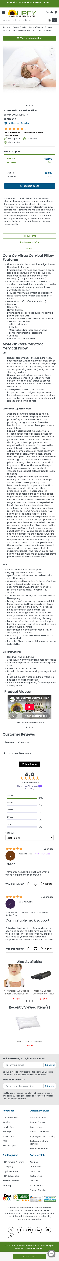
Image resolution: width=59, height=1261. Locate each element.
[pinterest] (11, 1236)
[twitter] (11, 1230)
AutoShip (7, 1185)
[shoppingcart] (55, 12)
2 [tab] (29, 105)
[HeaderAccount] (51, 12)
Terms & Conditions (39, 1131)
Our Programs (10, 1155)
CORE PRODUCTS (16, 114)
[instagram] (29, 1230)
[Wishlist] (52, 49)
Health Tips (8, 1127)
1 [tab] (26, 105)
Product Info (29, 235)
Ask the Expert (9, 1145)
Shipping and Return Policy (42, 1136)
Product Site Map (38, 1190)
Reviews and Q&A (29, 242)
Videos (29, 248)
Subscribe (50, 1065)
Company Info (37, 1155)
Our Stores (35, 1171)
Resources (8, 1110)
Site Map (34, 1180)
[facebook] (20, 1230)
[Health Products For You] (22, 13)
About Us (34, 1162)
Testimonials (36, 1176)
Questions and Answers (33, 132)
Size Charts (8, 1136)
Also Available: (29, 962)
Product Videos (17, 692)
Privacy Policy (36, 1185)
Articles (6, 1122)
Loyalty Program (11, 1171)
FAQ (5, 1141)
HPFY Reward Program (13, 1162)
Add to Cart (29, 1256)
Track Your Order (38, 1117)
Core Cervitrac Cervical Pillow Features (28, 258)
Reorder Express (37, 1122)
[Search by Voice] (49, 20)
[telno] (48, 12)
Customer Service (39, 1110)
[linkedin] (39, 1230)
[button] (29, 38)
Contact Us (35, 1166)
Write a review (12, 135)
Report (48, 883)
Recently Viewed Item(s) (29, 1007)
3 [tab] (32, 105)
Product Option (12, 151)
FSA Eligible (8, 1131)
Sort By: (9, 832)
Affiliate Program (11, 1180)
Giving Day (8, 1166)
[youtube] (48, 1230)
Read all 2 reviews (12, 132)
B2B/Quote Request (39, 1148)
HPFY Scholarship (11, 1176)
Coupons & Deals (11, 1117)
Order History (36, 1127)
